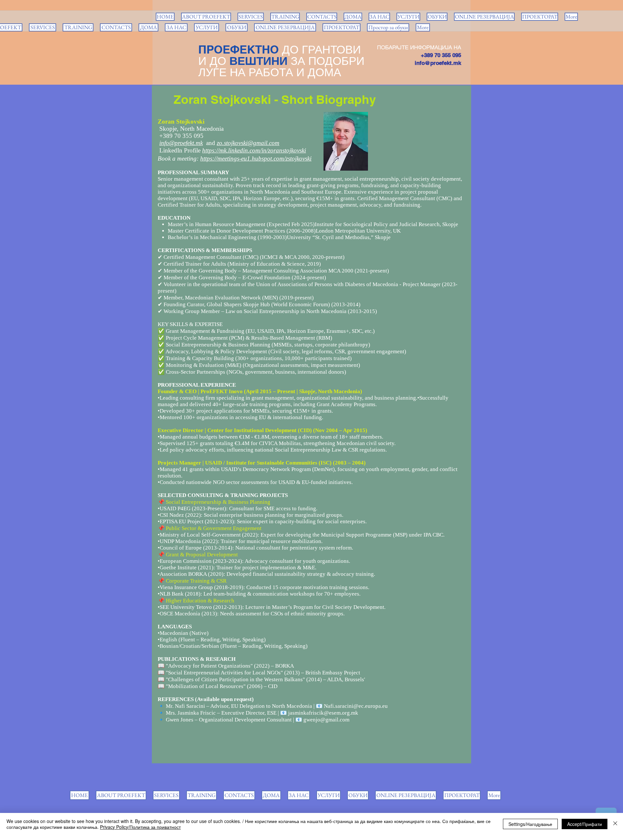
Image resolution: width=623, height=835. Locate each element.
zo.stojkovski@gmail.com (248, 142)
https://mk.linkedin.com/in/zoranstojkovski (254, 150)
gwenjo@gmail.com (326, 720)
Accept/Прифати (584, 824)
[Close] (615, 824)
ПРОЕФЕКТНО (238, 49)
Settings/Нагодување (530, 824)
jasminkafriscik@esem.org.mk (323, 713)
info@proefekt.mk (438, 63)
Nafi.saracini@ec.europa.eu (356, 706)
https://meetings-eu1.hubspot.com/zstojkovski (256, 158)
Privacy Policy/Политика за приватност (140, 827)
